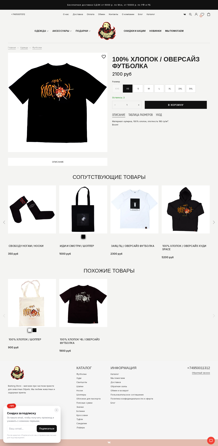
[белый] (30, 330)
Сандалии (81, 423)
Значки (80, 407)
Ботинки (80, 411)
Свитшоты (81, 382)
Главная (12, 48)
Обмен (101, 14)
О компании (128, 14)
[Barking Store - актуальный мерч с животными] (107, 31)
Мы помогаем (118, 378)
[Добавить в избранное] (103, 57)
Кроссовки (82, 415)
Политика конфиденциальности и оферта (132, 398)
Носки (79, 390)
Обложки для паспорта (88, 398)
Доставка (78, 14)
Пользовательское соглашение (127, 394)
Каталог (151, 14)
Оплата (90, 14)
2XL (180, 88)
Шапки (79, 386)
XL (170, 88)
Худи (78, 378)
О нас (66, 14)
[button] (4, 222)
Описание (58, 162)
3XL (191, 88)
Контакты (113, 14)
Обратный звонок (201, 372)
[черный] (83, 237)
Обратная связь (119, 386)
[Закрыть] (56, 410)
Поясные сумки (84, 402)
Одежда (24, 48)
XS (127, 88)
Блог (140, 14)
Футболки (37, 48)
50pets (26, 389)
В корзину (176, 104)
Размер (116, 81)
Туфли (79, 419)
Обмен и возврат (119, 390)
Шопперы (81, 394)
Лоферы (80, 427)
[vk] (185, 14)
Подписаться (46, 428)
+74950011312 (18, 14)
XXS (117, 88)
